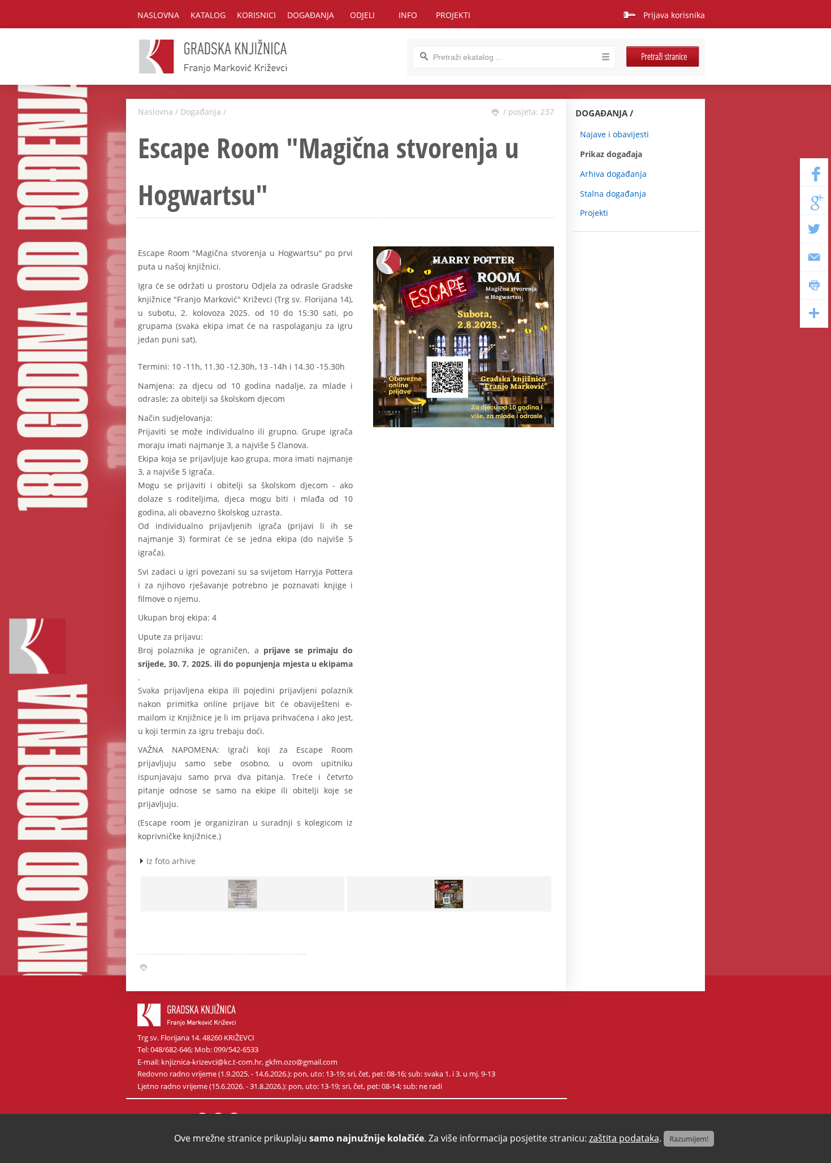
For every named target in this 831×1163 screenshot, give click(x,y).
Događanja (200, 111)
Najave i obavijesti (614, 134)
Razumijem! (688, 1139)
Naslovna (158, 15)
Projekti (594, 212)
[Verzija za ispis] (495, 112)
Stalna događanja (613, 193)
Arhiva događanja (613, 173)
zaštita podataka (624, 1138)
